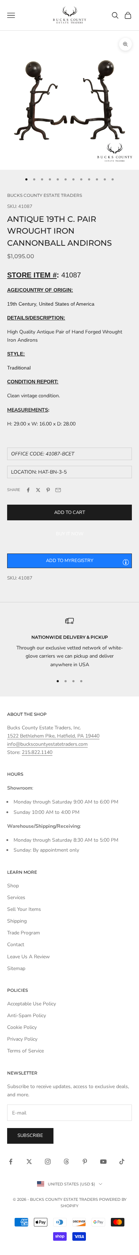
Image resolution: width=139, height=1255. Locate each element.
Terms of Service (25, 1050)
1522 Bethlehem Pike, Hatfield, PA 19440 (53, 736)
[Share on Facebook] (28, 490)
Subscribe (30, 1135)
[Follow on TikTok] (121, 1161)
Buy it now (69, 534)
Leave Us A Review (28, 956)
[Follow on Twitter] (29, 1161)
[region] (69, 643)
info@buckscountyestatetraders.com (47, 744)
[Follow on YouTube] (103, 1161)
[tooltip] (126, 562)
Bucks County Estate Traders (44, 195)
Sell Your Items (24, 909)
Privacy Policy (22, 1039)
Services (16, 897)
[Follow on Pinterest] (84, 1161)
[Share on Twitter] (38, 490)
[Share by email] (58, 490)
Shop (13, 885)
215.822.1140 (37, 752)
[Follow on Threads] (66, 1161)
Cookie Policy (22, 1027)
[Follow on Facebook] (10, 1161)
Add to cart (69, 512)
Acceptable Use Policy (31, 1003)
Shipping (17, 921)
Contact (15, 944)
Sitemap (16, 968)
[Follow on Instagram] (47, 1161)
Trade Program (23, 932)
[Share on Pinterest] (48, 490)
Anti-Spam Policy (26, 1015)
